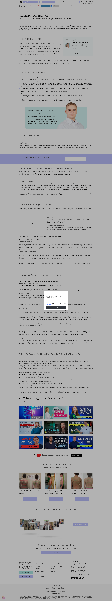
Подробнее (48, 304)
